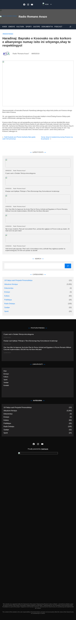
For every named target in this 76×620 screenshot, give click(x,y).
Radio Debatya (9, 303)
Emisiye (7, 292)
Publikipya (8, 300)
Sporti (6, 311)
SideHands (44, 449)
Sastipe (7, 307)
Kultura (6, 296)
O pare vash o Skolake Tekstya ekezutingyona (20, 173)
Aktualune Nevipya (8, 34)
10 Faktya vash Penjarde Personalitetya (18, 280)
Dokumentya (8, 288)
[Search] (68, 266)
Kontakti (6, 385)
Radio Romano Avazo (33, 16)
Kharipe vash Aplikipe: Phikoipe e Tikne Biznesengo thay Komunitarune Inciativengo (32, 191)
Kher (5, 371)
